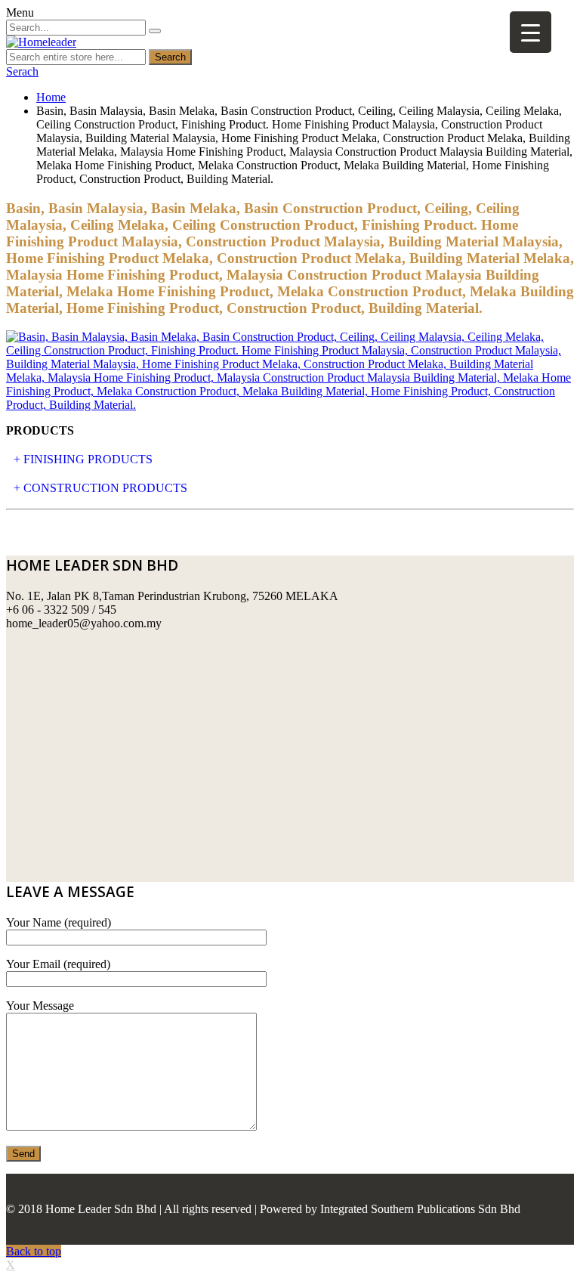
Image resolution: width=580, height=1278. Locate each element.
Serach (22, 71)
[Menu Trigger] (530, 32)
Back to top (33, 1251)
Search (170, 57)
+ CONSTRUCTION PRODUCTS (100, 487)
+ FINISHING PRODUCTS (83, 459)
